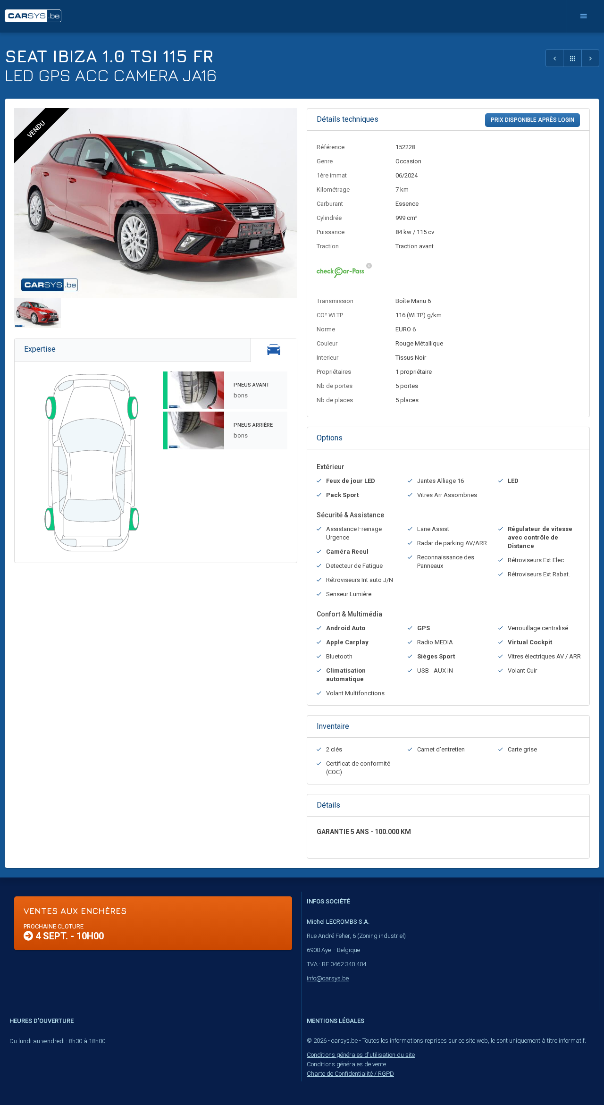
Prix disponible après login (532, 120)
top (573, 1077)
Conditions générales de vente (346, 1064)
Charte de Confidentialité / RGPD (350, 1073)
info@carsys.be (328, 978)
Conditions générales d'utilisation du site (361, 1054)
